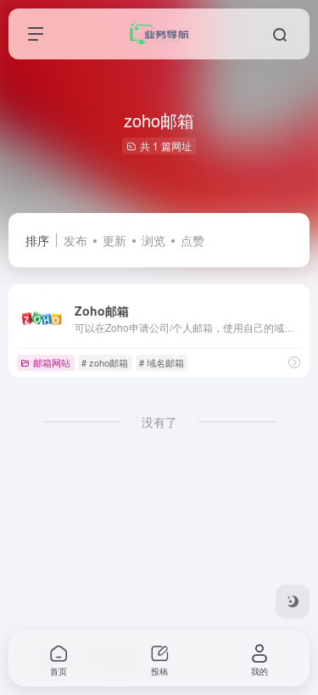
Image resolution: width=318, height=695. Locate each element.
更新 (114, 240)
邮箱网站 (51, 362)
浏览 (153, 240)
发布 (75, 240)
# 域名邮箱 (161, 362)
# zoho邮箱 (104, 362)
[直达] (294, 362)
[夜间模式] (293, 602)
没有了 (159, 421)
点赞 (192, 240)
